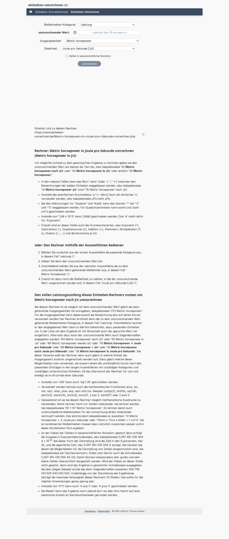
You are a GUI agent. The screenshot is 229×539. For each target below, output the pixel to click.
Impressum (90, 511)
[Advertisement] (89, 94)
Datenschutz (104, 511)
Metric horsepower (53, 274)
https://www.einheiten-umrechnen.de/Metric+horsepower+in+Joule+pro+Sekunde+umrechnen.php (85, 134)
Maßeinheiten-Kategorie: (60, 24)
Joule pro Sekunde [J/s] (117, 283)
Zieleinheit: (51, 48)
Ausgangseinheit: (51, 41)
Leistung (65, 256)
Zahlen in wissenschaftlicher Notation (90, 56)
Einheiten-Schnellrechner (51, 12)
